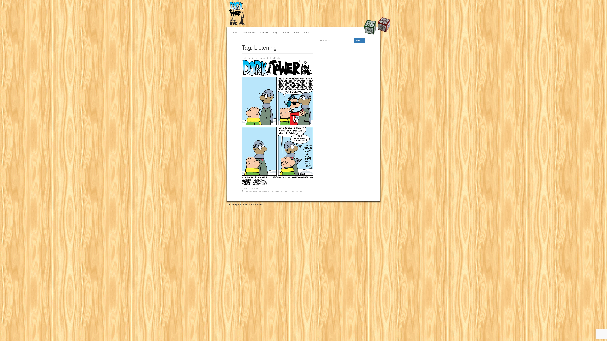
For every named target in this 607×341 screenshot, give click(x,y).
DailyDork (255, 188)
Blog (275, 32)
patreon (299, 191)
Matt (292, 191)
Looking (287, 191)
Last (272, 191)
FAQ (306, 32)
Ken (259, 191)
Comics (264, 32)
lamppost (266, 191)
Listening (278, 191)
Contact (285, 32)
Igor (250, 191)
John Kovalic (275, 58)
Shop (296, 32)
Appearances (249, 32)
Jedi (255, 191)
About (235, 32)
